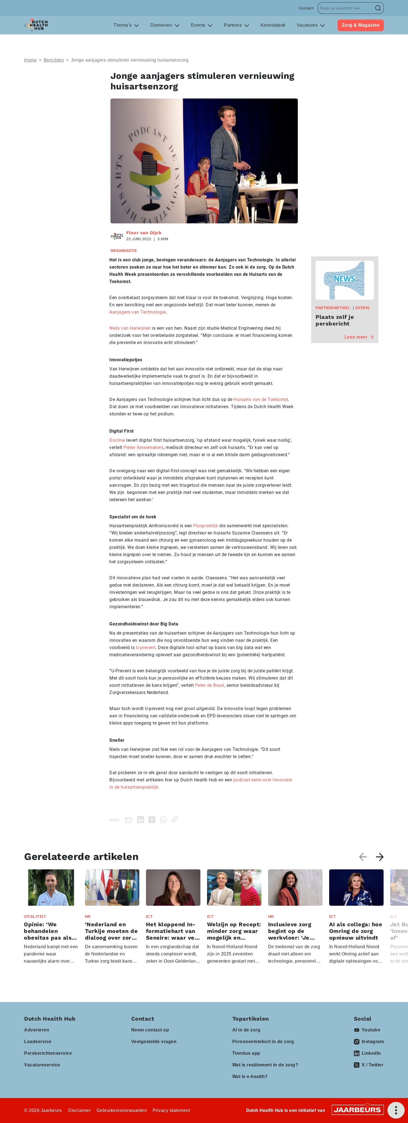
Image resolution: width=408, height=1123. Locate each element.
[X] (153, 819)
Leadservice (38, 1041)
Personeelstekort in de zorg (263, 1041)
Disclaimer (79, 1110)
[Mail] (129, 819)
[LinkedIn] (141, 819)
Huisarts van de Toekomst (260, 399)
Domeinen (161, 25)
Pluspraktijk (205, 525)
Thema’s (123, 25)
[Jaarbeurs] (358, 1109)
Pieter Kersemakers (143, 447)
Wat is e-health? (250, 1076)
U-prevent (146, 647)
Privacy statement (171, 1110)
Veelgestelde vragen (154, 1041)
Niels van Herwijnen (130, 328)
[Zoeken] (378, 8)
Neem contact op (150, 1030)
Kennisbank (273, 25)
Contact (306, 8)
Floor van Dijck (144, 232)
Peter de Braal (209, 685)
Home (30, 60)
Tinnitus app (246, 1053)
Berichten (54, 60)
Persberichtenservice (48, 1053)
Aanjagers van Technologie (137, 312)
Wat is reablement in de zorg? (265, 1065)
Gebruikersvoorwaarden (122, 1110)
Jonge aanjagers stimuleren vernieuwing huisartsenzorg (130, 60)
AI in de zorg (246, 1030)
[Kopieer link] (175, 819)
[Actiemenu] (396, 1110)
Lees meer (356, 337)
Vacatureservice (42, 1065)
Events (199, 25)
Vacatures (308, 25)
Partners (233, 25)
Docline (117, 440)
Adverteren (36, 1030)
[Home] (35, 25)
